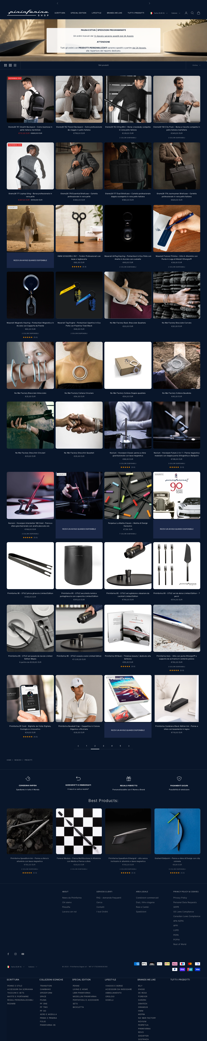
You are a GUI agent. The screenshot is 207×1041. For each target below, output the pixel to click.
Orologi (109, 996)
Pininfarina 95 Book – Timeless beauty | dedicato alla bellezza (128, 657)
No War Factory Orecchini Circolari (30, 453)
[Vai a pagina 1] (78, 746)
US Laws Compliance (183, 911)
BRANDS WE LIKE (114, 13)
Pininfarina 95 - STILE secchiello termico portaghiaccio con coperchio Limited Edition (79, 594)
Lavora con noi (69, 911)
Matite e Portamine (18, 996)
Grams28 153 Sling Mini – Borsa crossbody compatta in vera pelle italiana (128, 128)
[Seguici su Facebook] (8, 954)
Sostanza (143, 1039)
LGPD (176, 930)
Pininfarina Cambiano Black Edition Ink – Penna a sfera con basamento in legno (176, 727)
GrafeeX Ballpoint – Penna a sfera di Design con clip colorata (177, 859)
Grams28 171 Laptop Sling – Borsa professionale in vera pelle (30, 194)
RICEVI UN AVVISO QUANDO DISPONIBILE (30, 260)
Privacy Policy (180, 897)
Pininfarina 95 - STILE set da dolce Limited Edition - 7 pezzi (176, 594)
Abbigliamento (113, 993)
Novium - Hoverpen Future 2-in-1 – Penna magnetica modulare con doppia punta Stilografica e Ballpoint (177, 454)
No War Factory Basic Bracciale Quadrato (128, 323)
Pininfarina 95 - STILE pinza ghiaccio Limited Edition (30, 593)
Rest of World (179, 944)
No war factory (147, 1018)
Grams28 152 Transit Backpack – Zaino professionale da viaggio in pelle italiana (79, 128)
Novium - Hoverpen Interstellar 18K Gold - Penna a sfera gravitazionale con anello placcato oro (30, 524)
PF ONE (43, 1003)
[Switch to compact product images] (15, 65)
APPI (175, 925)
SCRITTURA (60, 13)
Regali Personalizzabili (20, 1000)
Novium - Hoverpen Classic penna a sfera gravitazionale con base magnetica (128, 454)
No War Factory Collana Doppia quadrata (128, 393)
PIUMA (43, 1000)
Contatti (100, 907)
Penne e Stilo (14, 986)
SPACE (43, 996)
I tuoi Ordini (102, 911)
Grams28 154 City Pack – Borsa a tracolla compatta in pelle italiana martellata (176, 128)
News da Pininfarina (72, 897)
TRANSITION (46, 986)
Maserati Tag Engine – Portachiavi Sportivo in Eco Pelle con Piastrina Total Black (79, 324)
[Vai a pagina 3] (129, 746)
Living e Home (80, 989)
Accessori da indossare (118, 989)
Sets (75, 1003)
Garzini (142, 1000)
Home (9, 760)
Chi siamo (67, 902)
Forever (142, 996)
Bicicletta (78, 1007)
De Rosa (142, 993)
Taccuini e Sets (15, 993)
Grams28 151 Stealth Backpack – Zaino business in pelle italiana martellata (30, 128)
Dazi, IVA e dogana (145, 902)
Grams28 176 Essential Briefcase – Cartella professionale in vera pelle (79, 194)
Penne (76, 986)
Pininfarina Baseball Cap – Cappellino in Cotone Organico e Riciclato (79, 727)
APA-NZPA (178, 921)
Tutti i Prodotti (180, 979)
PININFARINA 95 (48, 1025)
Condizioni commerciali (147, 897)
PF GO (43, 1011)
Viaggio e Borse (114, 986)
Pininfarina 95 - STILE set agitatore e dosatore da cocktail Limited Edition (127, 594)
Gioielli (109, 1000)
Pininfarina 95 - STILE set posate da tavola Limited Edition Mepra (30, 657)
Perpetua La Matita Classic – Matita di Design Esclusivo (128, 524)
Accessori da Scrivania (20, 989)
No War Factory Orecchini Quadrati (79, 453)
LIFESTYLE (96, 13)
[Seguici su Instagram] (15, 954)
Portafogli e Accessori (86, 1000)
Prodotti (28, 760)
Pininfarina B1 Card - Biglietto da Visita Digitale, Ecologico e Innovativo (30, 727)
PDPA (176, 935)
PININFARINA (144, 1029)
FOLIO (43, 1021)
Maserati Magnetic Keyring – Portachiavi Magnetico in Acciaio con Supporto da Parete (30, 324)
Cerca (99, 902)
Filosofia (66, 907)
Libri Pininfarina (82, 993)
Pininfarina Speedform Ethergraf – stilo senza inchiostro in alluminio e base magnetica (128, 859)
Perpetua (143, 1025)
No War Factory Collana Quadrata (176, 393)
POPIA (176, 939)
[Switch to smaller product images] (10, 65)
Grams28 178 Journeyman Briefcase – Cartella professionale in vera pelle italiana (177, 194)
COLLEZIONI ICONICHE (51, 979)
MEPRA (141, 1014)
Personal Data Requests (185, 902)
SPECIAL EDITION (78, 13)
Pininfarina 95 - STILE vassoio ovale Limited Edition (79, 656)
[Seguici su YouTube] (22, 954)
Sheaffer (143, 1036)
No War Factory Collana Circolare (79, 393)
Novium (142, 1021)
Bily (140, 986)
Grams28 (143, 1007)
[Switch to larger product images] (5, 65)
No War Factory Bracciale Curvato (176, 323)
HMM (140, 1011)
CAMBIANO (45, 989)
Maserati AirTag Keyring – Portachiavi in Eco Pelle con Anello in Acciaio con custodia (127, 257)
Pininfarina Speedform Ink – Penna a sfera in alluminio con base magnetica (30, 859)
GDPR (176, 907)
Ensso (141, 989)
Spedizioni (141, 911)
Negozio (18, 760)
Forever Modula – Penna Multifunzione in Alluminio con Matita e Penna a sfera (79, 859)
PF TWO (44, 1007)
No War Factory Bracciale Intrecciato (30, 393)
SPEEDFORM (46, 993)
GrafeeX (142, 1003)
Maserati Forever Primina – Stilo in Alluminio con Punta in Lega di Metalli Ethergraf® (177, 257)
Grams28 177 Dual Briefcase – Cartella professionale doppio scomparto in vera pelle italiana (128, 194)
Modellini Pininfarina (85, 996)
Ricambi (11, 1003)
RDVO (141, 1032)
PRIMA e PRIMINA (48, 1018)
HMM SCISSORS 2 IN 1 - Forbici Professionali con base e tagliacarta (79, 257)
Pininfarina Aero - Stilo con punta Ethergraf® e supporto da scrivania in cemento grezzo (177, 657)
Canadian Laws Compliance (186, 916)
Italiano (174, 13)
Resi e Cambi (142, 907)
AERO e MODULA (48, 1014)
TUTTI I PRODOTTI (136, 13)
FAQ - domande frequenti (108, 897)
